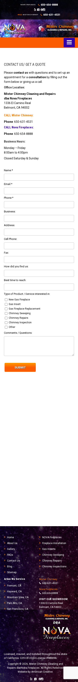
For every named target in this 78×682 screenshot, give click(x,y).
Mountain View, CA (17, 597)
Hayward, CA (14, 591)
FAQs (10, 554)
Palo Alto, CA (14, 603)
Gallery (11, 549)
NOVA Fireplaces (52, 537)
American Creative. (42, 671)
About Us (12, 543)
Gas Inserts (49, 549)
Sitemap (11, 572)
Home (10, 537)
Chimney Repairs (52, 560)
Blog (9, 566)
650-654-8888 (49, 4)
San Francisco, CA (17, 609)
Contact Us (13, 560)
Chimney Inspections (54, 566)
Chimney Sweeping (53, 554)
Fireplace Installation (54, 543)
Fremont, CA (14, 585)
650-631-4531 (51, 14)
